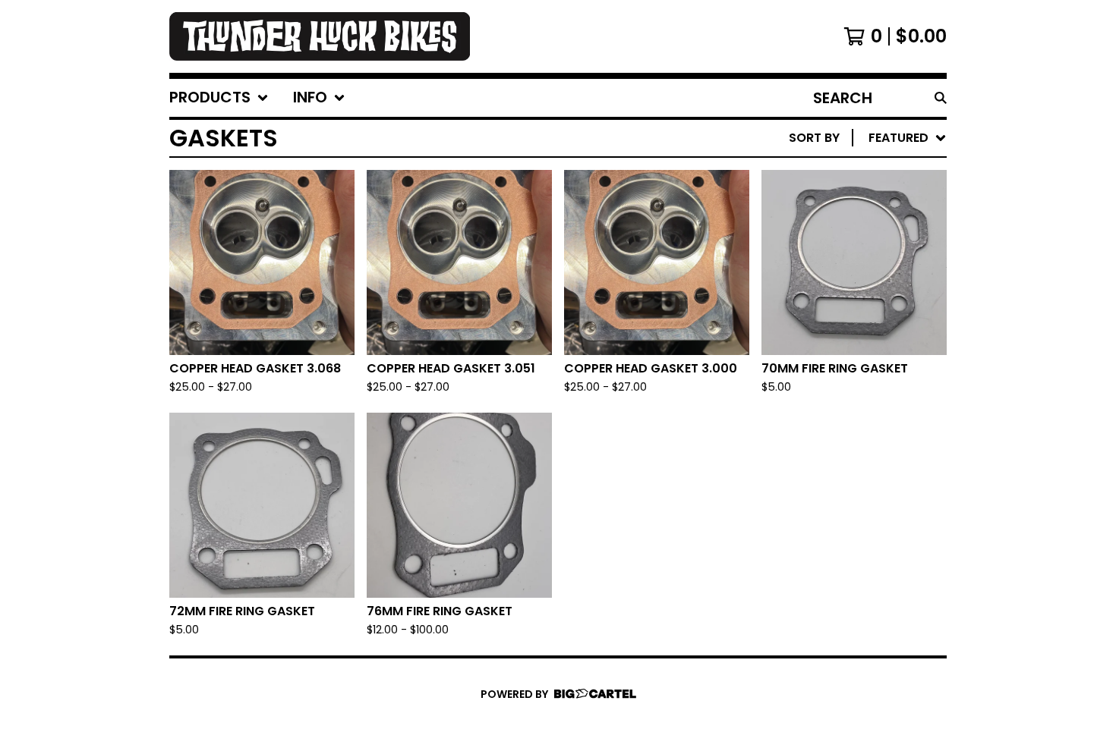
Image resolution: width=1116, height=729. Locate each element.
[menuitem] (219, 98)
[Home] (319, 36)
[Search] (940, 98)
